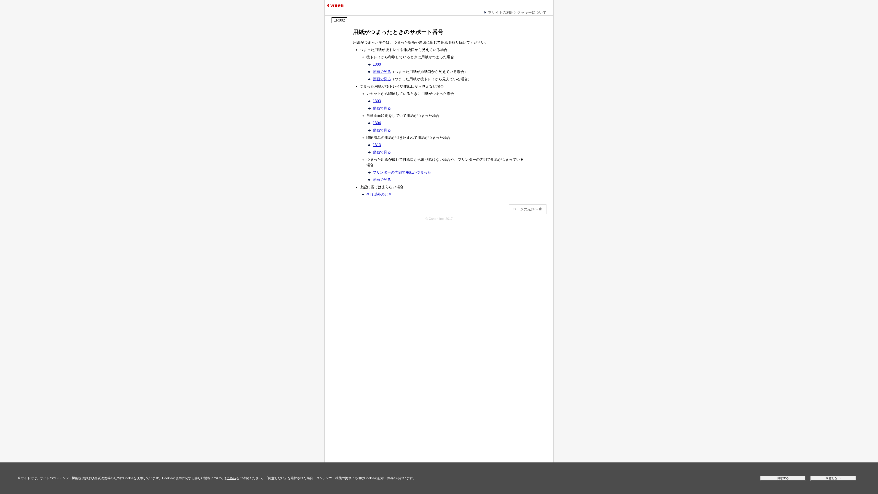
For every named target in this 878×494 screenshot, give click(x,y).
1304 (377, 123)
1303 (377, 101)
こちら (231, 478)
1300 (377, 64)
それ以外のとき (379, 194)
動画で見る (382, 72)
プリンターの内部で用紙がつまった (402, 172)
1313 (377, 145)
